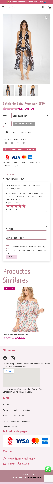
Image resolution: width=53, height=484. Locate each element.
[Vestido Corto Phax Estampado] (26, 309)
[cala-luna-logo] (12, 7)
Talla (5, 115)
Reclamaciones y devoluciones (16, 421)
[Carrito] (49, 7)
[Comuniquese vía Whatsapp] (5, 458)
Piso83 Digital (34, 477)
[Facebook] (5, 358)
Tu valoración (12, 209)
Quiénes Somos (10, 426)
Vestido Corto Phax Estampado (16, 334)
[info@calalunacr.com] (5, 463)
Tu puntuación (12, 202)
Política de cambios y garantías (16, 410)
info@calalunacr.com (18, 463)
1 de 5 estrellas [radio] (8, 206)
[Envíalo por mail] (6, 143)
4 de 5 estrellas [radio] (20, 206)
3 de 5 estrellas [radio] (16, 206)
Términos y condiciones (13, 415)
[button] (3, 7)
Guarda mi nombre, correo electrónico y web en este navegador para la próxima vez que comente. (26, 250)
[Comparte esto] (12, 143)
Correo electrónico (15, 237)
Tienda (6, 404)
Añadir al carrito (23, 124)
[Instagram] (13, 358)
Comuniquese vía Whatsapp (21, 458)
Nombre (10, 228)
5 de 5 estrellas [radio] (24, 206)
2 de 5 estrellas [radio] (12, 206)
